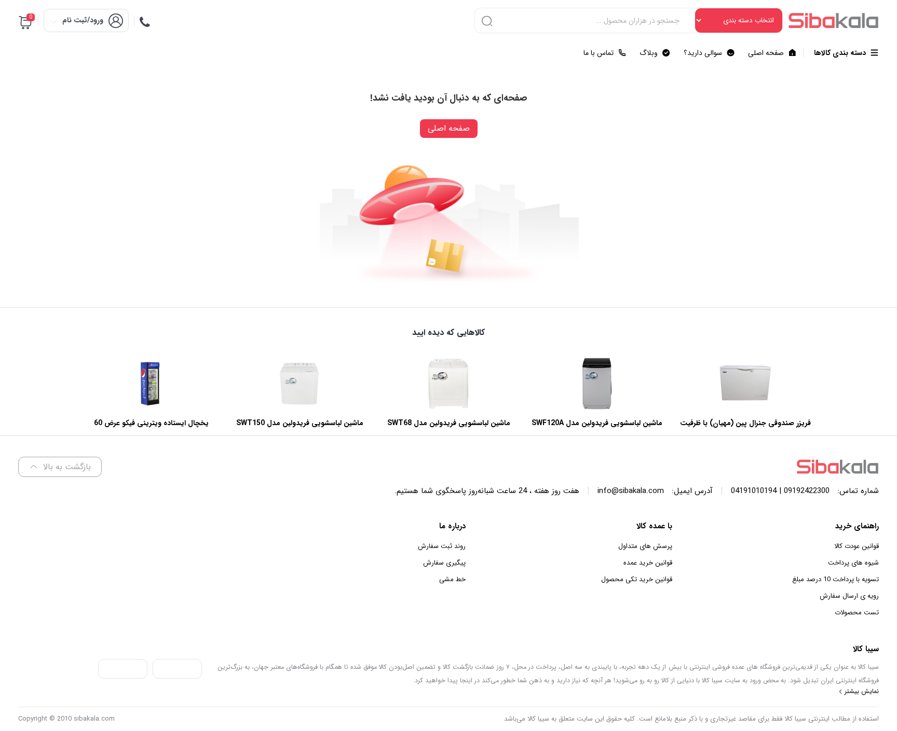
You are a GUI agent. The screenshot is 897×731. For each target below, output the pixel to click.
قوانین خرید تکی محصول (636, 579)
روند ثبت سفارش (442, 546)
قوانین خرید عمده (647, 562)
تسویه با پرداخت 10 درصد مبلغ (835, 579)
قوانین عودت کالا (856, 546)
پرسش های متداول (645, 546)
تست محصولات (857, 612)
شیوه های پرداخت (853, 562)
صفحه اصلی (449, 128)
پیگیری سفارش (444, 562)
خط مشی (452, 579)
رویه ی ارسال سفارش (849, 596)
